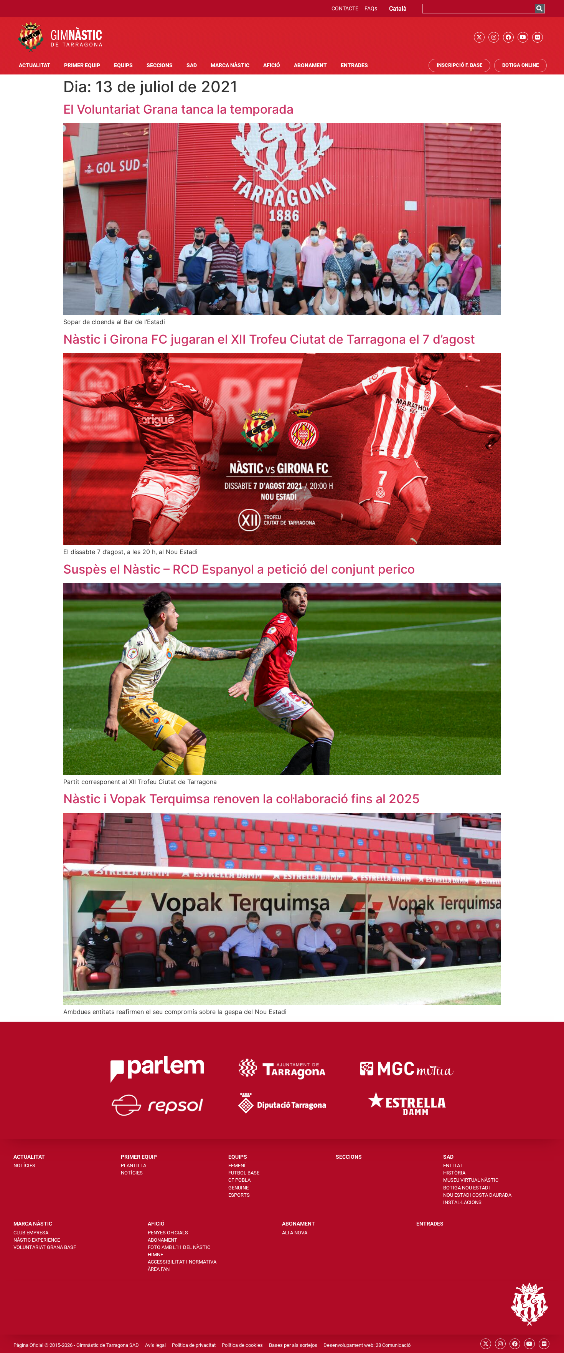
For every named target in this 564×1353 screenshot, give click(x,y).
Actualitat (34, 65)
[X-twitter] (479, 37)
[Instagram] (493, 37)
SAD (191, 65)
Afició (271, 65)
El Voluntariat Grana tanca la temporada (178, 109)
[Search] (539, 8)
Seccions (160, 65)
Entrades (354, 65)
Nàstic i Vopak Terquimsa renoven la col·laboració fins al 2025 (241, 798)
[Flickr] (537, 37)
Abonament (310, 65)
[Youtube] (523, 37)
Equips (123, 65)
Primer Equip (82, 65)
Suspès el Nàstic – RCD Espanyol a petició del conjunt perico (239, 569)
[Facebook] (508, 37)
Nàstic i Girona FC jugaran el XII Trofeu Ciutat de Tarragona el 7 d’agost (269, 339)
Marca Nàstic (230, 65)
